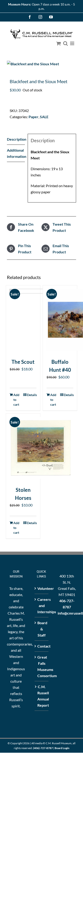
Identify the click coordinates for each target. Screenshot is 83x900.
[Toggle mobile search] (65, 43)
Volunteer (41, 588)
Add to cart (16, 399)
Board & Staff (41, 629)
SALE (44, 117)
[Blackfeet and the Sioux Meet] (41, 64)
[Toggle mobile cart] (58, 43)
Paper (34, 117)
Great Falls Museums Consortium (41, 666)
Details (31, 395)
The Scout (23, 362)
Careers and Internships (41, 605)
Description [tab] (16, 139)
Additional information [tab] (16, 153)
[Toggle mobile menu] (72, 43)
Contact (41, 646)
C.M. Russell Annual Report (41, 695)
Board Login (62, 748)
